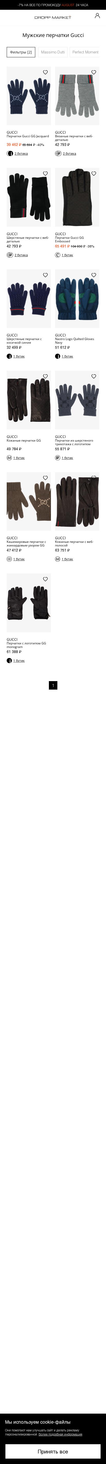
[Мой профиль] (97, 16)
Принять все (53, 1451)
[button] (53, 1439)
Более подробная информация (60, 1434)
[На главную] (53, 17)
